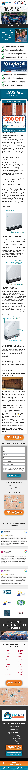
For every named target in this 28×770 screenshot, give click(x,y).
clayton (8, 664)
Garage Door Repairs (18, 738)
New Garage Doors (17, 736)
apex (8, 651)
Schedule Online (14, 753)
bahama (8, 653)
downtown (8, 667)
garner (8, 676)
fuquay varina (8, 674)
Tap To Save (21, 768)
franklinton (8, 672)
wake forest (20, 667)
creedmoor (8, 666)
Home (17, 735)
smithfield (20, 666)
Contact (18, 743)
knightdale (20, 651)
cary (8, 661)
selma (20, 664)
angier (8, 650)
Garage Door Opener (18, 740)
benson (8, 654)
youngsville (20, 672)
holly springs (20, 650)
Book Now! (14, 475)
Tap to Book (7, 768)
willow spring (20, 671)
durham (8, 669)
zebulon (20, 674)
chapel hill (8, 663)
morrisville (20, 658)
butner (8, 658)
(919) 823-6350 (14, 437)
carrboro (8, 659)
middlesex (20, 654)
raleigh (20, 663)
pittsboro (20, 661)
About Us (17, 741)
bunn (8, 656)
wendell (20, 669)
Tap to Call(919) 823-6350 (15, 763)
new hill (20, 659)
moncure (20, 656)
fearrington (8, 671)
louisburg (20, 653)
